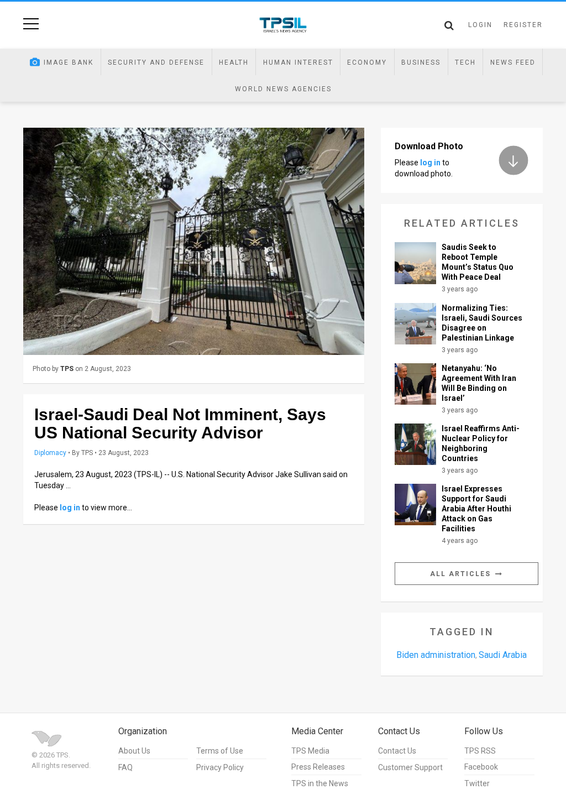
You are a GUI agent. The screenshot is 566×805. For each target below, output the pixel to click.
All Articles (462, 574)
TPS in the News (319, 783)
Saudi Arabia (503, 655)
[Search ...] (449, 25)
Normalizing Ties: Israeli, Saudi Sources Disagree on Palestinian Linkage (482, 323)
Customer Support (410, 767)
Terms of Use (219, 750)
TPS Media (310, 750)
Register (523, 25)
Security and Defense (156, 62)
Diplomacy (50, 453)
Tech (465, 62)
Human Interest (298, 62)
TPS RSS (480, 750)
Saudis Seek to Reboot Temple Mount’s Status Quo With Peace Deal (477, 262)
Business (421, 62)
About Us (134, 750)
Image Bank (68, 62)
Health (234, 62)
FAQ (125, 767)
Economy (367, 62)
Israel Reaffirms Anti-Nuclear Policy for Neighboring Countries (481, 443)
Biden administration (435, 655)
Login (480, 25)
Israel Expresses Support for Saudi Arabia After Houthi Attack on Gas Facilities (476, 508)
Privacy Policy (220, 767)
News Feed (513, 62)
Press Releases (318, 766)
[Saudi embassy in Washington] (193, 241)
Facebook (481, 766)
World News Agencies (283, 89)
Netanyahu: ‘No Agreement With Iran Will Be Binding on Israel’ (479, 383)
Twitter (477, 783)
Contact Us (397, 750)
